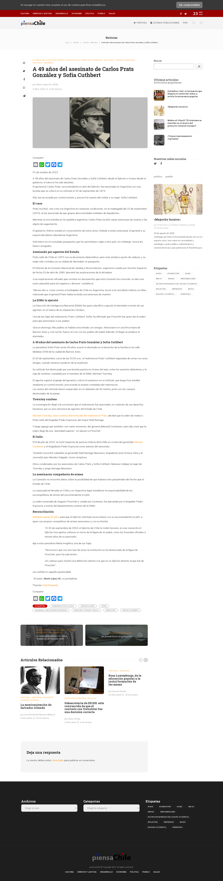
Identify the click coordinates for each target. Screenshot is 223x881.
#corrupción (173, 273)
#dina (104, 606)
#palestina (161, 289)
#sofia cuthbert (131, 610)
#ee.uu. (159, 279)
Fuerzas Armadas (125, 60)
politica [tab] (158, 176)
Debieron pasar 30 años (46, 516)
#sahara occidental (165, 294)
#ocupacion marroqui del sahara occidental (176, 284)
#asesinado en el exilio (63, 606)
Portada (142, 22)
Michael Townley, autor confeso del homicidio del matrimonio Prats (70, 415)
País (185, 22)
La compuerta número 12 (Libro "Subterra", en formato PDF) (51, 637)
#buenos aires (88, 606)
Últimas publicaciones (166, 22)
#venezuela (186, 294)
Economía (77, 13)
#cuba (188, 273)
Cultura (24, 13)
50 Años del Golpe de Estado (48, 60)
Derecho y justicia (42, 13)
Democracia (72, 60)
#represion (177, 289)
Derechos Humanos (91, 60)
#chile (158, 273)
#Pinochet (111, 610)
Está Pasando (50, 585)
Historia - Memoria (90, 42)
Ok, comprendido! (189, 4)
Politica (89, 13)
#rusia (191, 289)
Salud (112, 13)
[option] (40, 693)
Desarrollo (62, 13)
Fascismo (109, 60)
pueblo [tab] (169, 176)
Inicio (67, 42)
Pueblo (101, 13)
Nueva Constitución (121, 633)
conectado (57, 760)
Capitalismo (58, 630)
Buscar (158, 60)
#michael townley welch (86, 610)
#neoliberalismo (188, 279)
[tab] (166, 79)
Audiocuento (43, 630)
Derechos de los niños (48, 632)
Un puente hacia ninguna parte (116, 636)
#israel (171, 279)
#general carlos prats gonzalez (51, 610)
